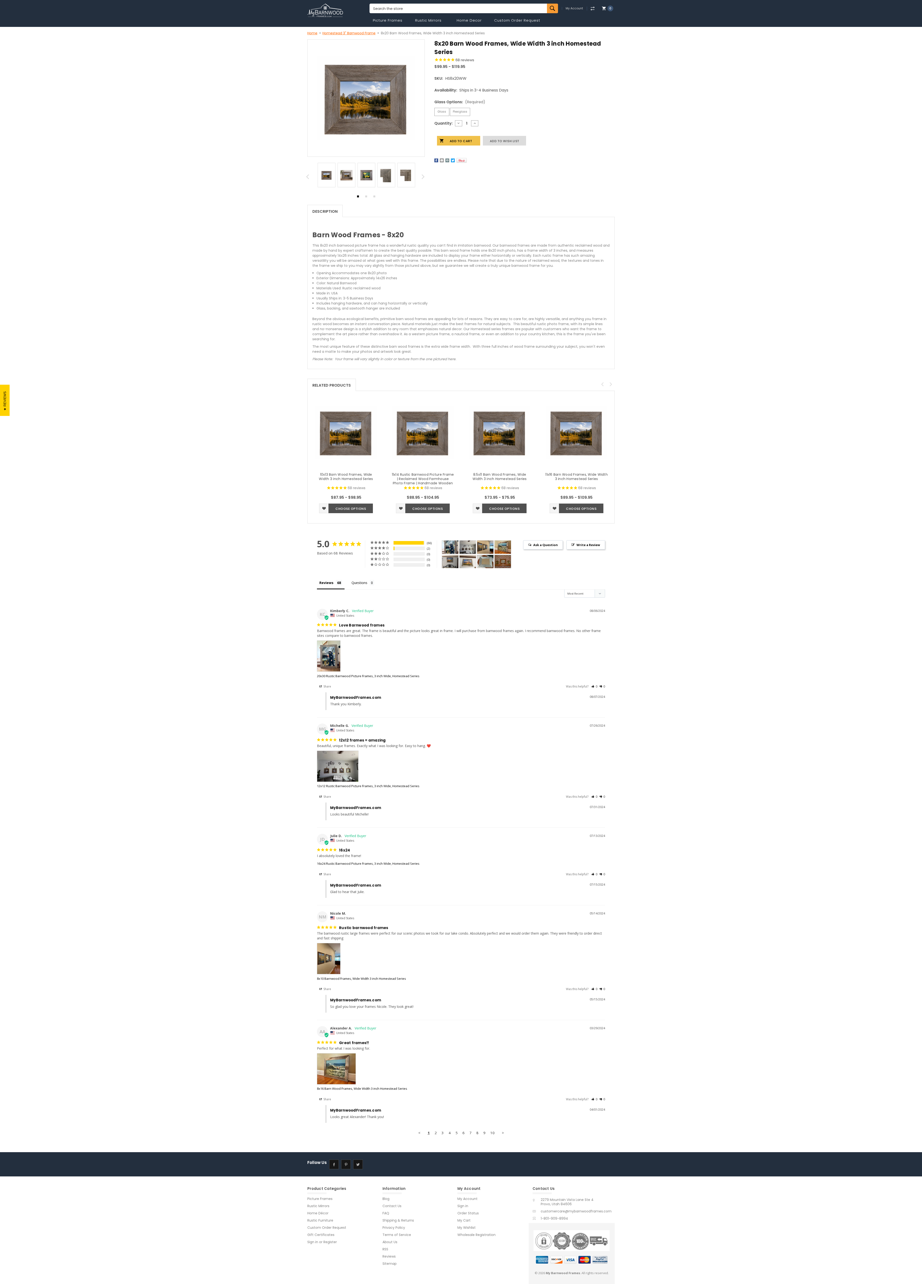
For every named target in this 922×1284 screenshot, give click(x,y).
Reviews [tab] (326, 582)
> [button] (503, 1132)
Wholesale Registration (476, 1234)
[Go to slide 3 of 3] (374, 198)
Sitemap (389, 1263)
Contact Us (391, 1206)
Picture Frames (387, 20)
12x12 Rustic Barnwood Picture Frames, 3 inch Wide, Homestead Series (368, 786)
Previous (308, 178)
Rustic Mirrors (428, 20)
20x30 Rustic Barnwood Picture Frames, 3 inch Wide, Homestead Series (368, 676)
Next (424, 178)
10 (492, 1132)
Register (330, 1242)
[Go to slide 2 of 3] (366, 198)
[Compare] (592, 8)
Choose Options (350, 508)
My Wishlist (466, 1227)
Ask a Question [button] (545, 545)
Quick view (346, 432)
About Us (389, 1242)
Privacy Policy (393, 1227)
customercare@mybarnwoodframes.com (576, 1211)
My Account (574, 8)
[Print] (447, 160)
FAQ (385, 1213)
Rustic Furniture (320, 1220)
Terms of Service (396, 1234)
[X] (453, 160)
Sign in (312, 1242)
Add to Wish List (324, 508)
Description (325, 211)
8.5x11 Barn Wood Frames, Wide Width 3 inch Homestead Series (500, 476)
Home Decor (469, 20)
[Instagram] (370, 1164)
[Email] (442, 160)
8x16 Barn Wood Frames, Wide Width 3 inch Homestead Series (362, 1088)
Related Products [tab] (331, 385)
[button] (594, 686)
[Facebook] (436, 160)
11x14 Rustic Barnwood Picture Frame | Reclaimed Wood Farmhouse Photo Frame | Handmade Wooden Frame (423, 481)
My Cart (464, 1220)
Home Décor (317, 1213)
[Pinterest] (461, 160)
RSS (385, 1249)
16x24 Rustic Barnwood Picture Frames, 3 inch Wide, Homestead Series (368, 863)
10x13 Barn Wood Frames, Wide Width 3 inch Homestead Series (346, 476)
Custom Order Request (517, 20)
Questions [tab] (359, 582)
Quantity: (443, 123)
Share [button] (327, 686)
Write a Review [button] (588, 545)
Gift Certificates (320, 1234)
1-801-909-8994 (554, 1218)
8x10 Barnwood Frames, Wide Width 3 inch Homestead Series (361, 978)
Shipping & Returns (398, 1220)
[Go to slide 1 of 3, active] (358, 198)
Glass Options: (459, 102)
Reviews (389, 1256)
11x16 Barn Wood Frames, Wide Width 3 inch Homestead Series (576, 476)
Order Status (468, 1213)
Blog (385, 1198)
